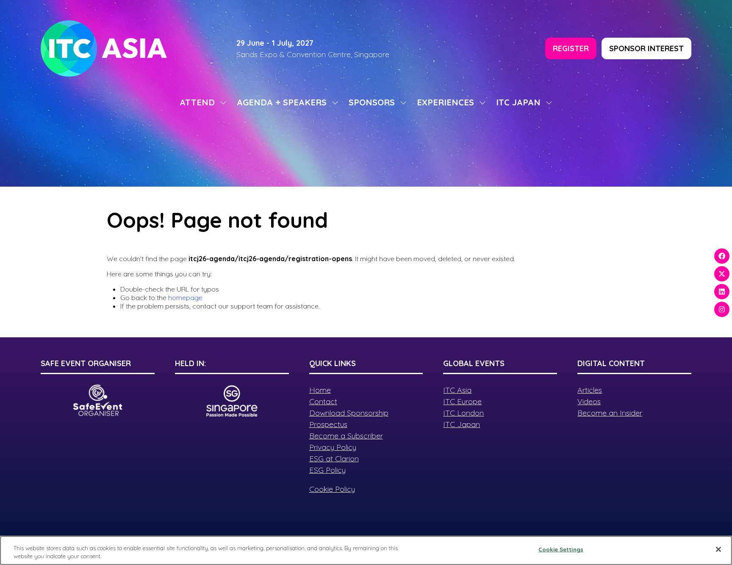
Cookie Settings (560, 549)
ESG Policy (327, 470)
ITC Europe (462, 401)
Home (320, 390)
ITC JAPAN (518, 102)
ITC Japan (461, 424)
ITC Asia (457, 390)
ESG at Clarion (334, 458)
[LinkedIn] (721, 291)
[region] (366, 550)
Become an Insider (609, 413)
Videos (589, 401)
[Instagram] (721, 309)
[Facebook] (721, 256)
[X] (721, 273)
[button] (570, 48)
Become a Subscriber (346, 436)
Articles (589, 390)
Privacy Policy (332, 447)
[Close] (718, 549)
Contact (323, 401)
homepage (185, 297)
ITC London (463, 413)
